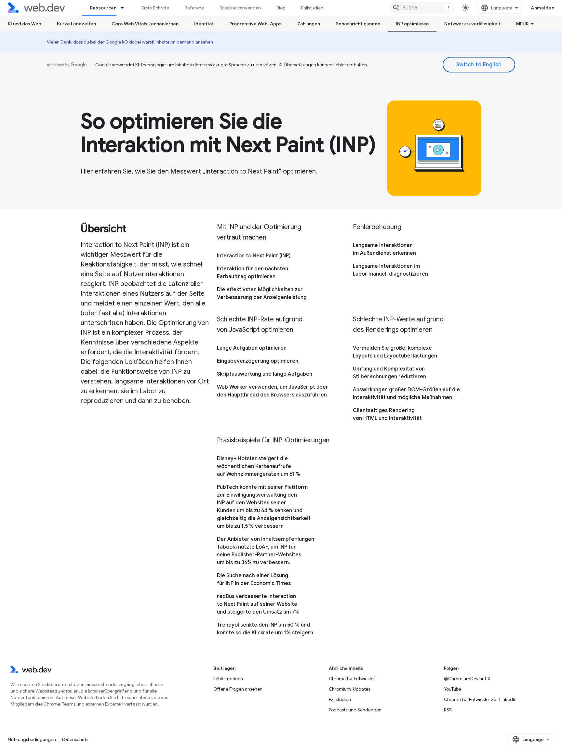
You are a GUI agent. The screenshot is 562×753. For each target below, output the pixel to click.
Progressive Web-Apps (255, 24)
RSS (448, 710)
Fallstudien (312, 8)
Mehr (522, 24)
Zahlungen (308, 24)
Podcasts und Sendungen (355, 710)
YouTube (452, 689)
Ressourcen (103, 8)
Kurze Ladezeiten (76, 24)
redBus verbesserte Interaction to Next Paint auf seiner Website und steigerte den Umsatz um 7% (258, 604)
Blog (281, 8)
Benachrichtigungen (358, 24)
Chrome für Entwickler (352, 679)
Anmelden (542, 8)
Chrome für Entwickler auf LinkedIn (480, 699)
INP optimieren (412, 24)
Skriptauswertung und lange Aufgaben (264, 374)
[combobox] (422, 8)
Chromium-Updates (349, 689)
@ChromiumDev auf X (467, 679)
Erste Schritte (155, 8)
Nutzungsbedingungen (32, 739)
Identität (204, 24)
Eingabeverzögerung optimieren (257, 361)
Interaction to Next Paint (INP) (254, 256)
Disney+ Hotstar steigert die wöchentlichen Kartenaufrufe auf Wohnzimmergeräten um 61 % (258, 466)
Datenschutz (75, 739)
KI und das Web (24, 24)
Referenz (194, 8)
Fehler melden (228, 679)
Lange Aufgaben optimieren (252, 348)
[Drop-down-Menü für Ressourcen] (125, 8)
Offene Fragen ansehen (237, 689)
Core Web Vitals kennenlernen (145, 24)
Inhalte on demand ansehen (184, 42)
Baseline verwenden (240, 8)
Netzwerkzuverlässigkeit (472, 24)
